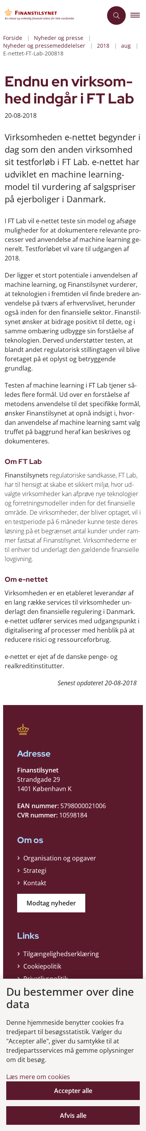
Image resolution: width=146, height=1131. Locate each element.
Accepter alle (73, 1090)
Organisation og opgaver (59, 858)
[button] (138, 15)
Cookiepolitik (42, 966)
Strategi (34, 870)
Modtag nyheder (51, 903)
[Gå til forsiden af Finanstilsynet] (51, 15)
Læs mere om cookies (38, 1076)
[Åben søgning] (116, 15)
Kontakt (34, 883)
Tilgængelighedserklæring (61, 954)
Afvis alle (73, 1115)
